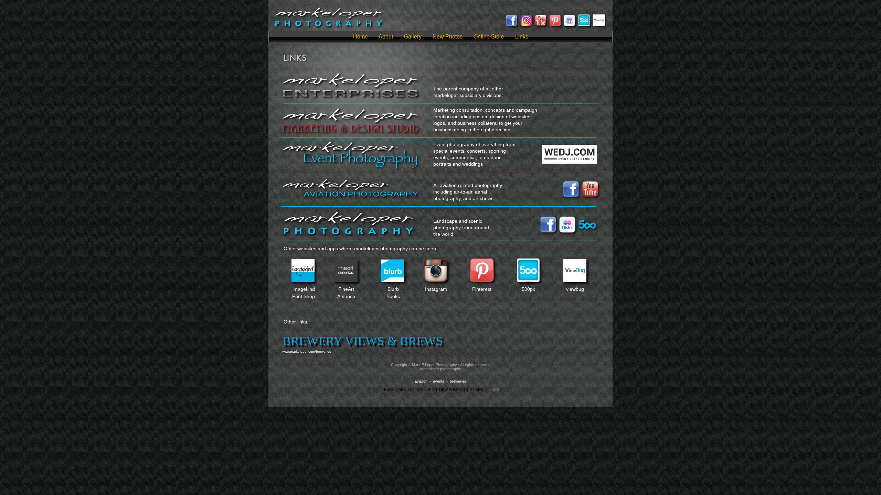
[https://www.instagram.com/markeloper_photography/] (435, 280)
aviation (421, 381)
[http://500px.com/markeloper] (584, 25)
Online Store (489, 37)
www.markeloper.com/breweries (306, 351)
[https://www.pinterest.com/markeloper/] (555, 24)
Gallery (413, 37)
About (386, 37)
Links (521, 37)
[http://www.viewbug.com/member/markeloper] (599, 24)
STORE (476, 389)
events (438, 381)
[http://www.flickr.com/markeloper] (567, 231)
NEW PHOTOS (452, 389)
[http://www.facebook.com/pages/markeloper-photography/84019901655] (548, 231)
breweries (458, 381)
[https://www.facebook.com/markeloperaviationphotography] (511, 25)
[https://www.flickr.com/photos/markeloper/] (569, 25)
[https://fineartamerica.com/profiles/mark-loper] (346, 280)
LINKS (493, 389)
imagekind (304, 289)
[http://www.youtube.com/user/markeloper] (540, 25)
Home (360, 37)
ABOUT (405, 389)
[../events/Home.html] (351, 170)
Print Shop (303, 296)
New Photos (448, 37)
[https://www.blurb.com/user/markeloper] (392, 280)
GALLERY (425, 389)
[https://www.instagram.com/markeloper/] (526, 24)
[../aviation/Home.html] (351, 197)
